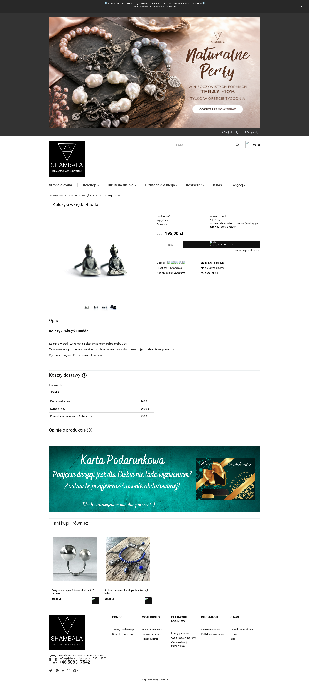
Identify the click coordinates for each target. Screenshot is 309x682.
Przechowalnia (150, 638)
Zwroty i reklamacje (123, 629)
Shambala (176, 267)
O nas (233, 634)
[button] (211, 262)
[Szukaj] (237, 144)
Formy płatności (180, 633)
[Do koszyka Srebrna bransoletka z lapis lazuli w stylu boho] (148, 600)
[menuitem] (63, 185)
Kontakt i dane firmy (123, 634)
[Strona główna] (67, 159)
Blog (233, 638)
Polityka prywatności (212, 634)
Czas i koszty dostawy (183, 637)
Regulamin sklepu (210, 629)
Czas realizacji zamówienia (179, 644)
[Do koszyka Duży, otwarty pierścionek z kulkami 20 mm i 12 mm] (95, 600)
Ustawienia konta (151, 634)
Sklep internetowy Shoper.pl (154, 679)
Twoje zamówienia (152, 629)
